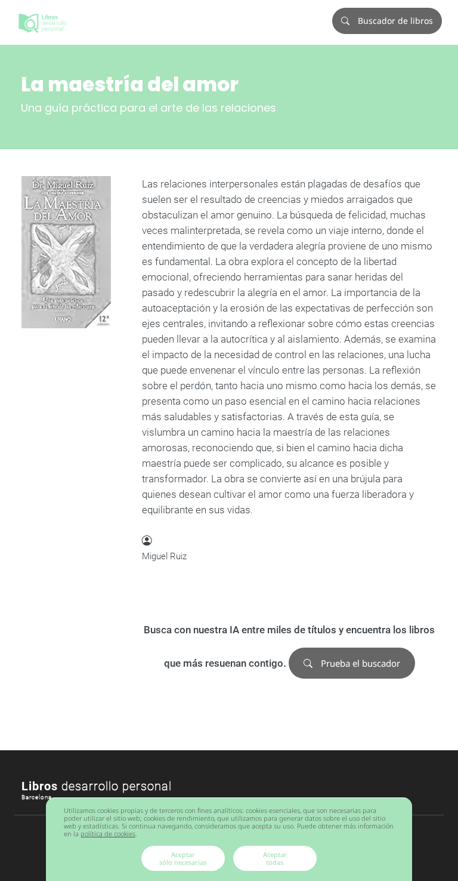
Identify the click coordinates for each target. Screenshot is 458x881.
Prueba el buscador (359, 663)
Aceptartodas (275, 858)
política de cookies (108, 833)
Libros (96, 786)
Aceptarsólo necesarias (182, 858)
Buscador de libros (394, 20)
